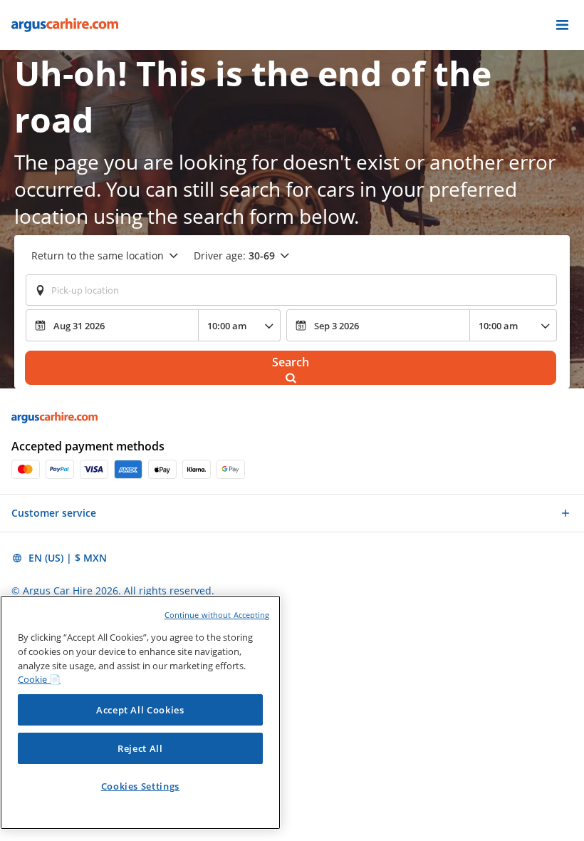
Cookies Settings (140, 786)
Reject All (140, 748)
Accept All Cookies (140, 709)
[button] (562, 24)
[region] (140, 712)
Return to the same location (97, 255)
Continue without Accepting (217, 614)
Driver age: (234, 255)
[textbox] (291, 290)
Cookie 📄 (39, 679)
